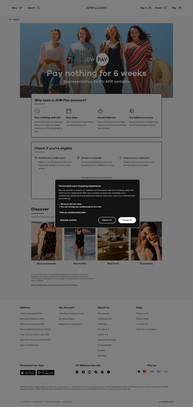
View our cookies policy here (72, 212)
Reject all (107, 220)
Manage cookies (68, 220)
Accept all (127, 220)
